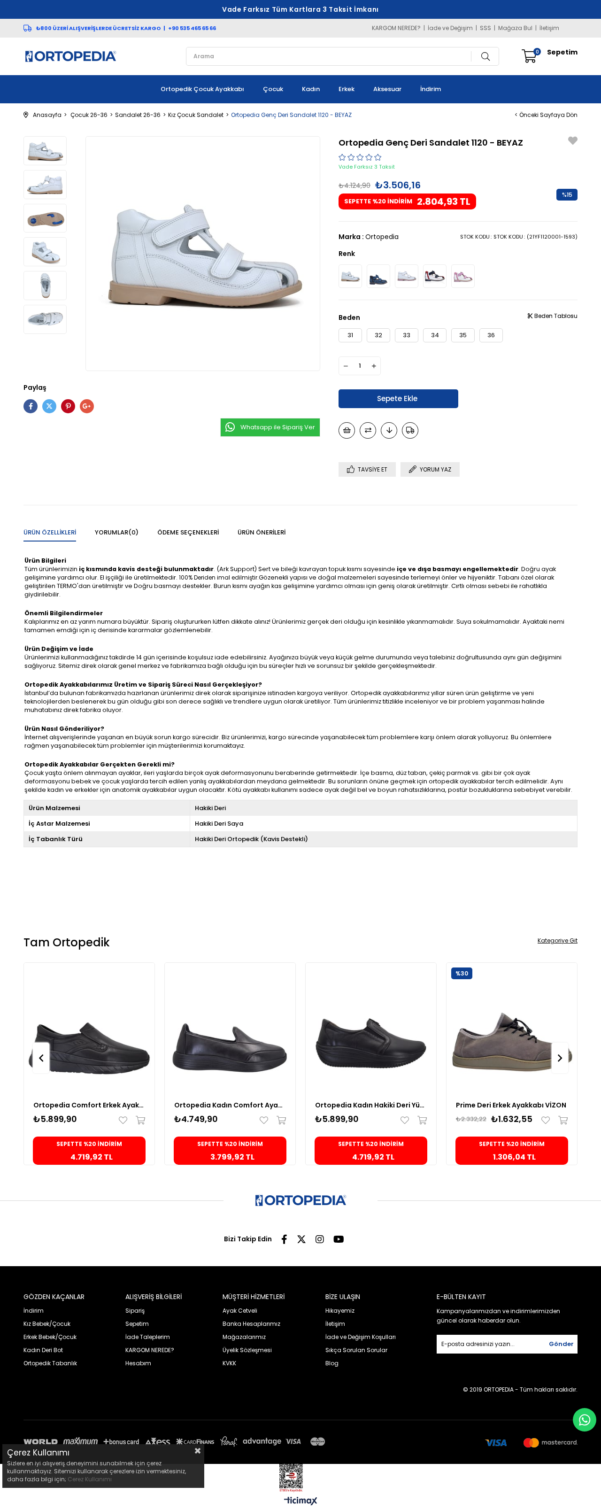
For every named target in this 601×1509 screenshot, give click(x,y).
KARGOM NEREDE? (396, 28)
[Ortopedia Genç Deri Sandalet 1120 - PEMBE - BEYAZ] (463, 276)
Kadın (311, 89)
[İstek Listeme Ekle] (347, 430)
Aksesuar (387, 89)
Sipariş (135, 1311)
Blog (332, 1363)
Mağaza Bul (515, 28)
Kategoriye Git (558, 940)
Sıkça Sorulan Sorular (356, 1350)
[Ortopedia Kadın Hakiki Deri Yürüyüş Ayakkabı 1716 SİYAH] (371, 1028)
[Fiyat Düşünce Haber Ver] (389, 430)
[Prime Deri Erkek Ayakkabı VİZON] (512, 1028)
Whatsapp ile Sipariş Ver (277, 427)
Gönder (561, 1343)
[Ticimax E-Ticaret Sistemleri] (300, 1502)
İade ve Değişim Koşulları (360, 1337)
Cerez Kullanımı (90, 1479)
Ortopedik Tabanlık (50, 1363)
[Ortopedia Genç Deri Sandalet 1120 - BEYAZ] (350, 276)
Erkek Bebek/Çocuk (50, 1337)
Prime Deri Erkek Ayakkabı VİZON (511, 1105)
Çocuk (273, 89)
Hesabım (138, 1363)
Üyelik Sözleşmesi (247, 1350)
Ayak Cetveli (240, 1311)
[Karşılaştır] (368, 430)
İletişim (549, 28)
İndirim (430, 89)
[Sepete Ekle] (138, 1120)
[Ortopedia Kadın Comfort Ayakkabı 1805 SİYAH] (230, 1028)
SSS (485, 28)
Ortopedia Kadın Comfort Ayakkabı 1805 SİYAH (230, 1105)
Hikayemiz (339, 1311)
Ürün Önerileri (261, 532)
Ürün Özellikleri (49, 532)
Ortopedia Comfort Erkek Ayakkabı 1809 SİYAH (89, 1105)
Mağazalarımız (244, 1337)
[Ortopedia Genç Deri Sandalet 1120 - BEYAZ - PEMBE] (406, 276)
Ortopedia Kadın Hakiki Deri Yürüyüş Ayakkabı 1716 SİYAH (371, 1105)
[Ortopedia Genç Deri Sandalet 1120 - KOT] (378, 276)
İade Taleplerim (147, 1337)
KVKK (229, 1363)
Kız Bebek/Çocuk (46, 1324)
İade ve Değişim (450, 28)
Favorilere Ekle (125, 1120)
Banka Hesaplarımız (251, 1324)
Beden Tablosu (555, 316)
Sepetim (137, 1324)
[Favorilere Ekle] (573, 142)
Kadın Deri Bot (43, 1350)
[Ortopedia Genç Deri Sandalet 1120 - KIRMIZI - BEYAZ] (435, 276)
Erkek (346, 89)
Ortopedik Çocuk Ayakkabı (202, 89)
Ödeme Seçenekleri (188, 532)
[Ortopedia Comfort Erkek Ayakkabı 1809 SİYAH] (89, 1028)
